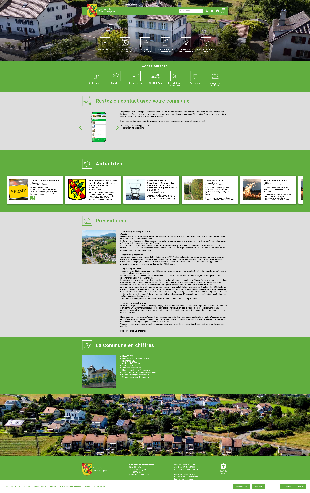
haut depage (223, 472)
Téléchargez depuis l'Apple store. (135, 125)
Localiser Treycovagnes (184, 474)
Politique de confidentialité (186, 476)
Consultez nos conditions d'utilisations (76, 486)
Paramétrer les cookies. (184, 479)
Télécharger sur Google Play (132, 128)
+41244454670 (136, 472)
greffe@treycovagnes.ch (140, 474)
